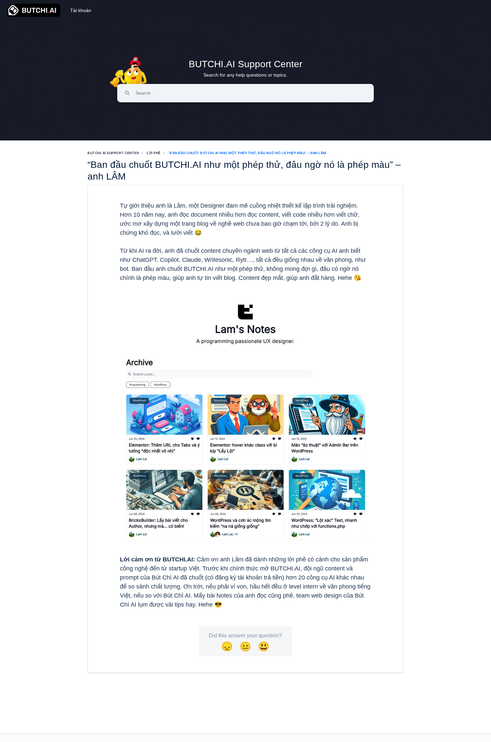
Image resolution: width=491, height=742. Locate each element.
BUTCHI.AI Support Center (245, 64)
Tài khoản (80, 10)
